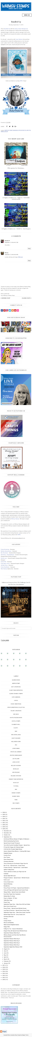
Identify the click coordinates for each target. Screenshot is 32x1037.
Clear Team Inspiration (16, 690)
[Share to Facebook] (7, 126)
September (6, 837)
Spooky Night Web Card (10, 875)
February (6, 961)
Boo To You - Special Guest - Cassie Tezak (14, 865)
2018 (3, 828)
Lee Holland (16, 758)
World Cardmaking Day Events (11, 841)
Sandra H (7, 240)
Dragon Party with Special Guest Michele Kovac (15, 930)
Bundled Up (7, 28)
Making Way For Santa (9, 896)
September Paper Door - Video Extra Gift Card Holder (17, 904)
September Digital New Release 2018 (13, 947)
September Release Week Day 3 (12, 940)
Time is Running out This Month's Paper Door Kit (16, 863)
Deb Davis (16, 714)
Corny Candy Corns (8, 881)
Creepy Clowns (7, 920)
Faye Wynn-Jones (5, 563)
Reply (29, 248)
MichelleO (16, 768)
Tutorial (16, 786)
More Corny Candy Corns (10, 906)
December (6, 830)
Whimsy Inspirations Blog (12, 1035)
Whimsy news (16, 796)
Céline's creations (16, 710)
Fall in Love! (7, 879)
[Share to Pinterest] (12, 126)
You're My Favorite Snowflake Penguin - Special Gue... (17, 845)
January (6, 963)
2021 (3, 822)
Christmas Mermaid (8, 861)
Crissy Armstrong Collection (16, 707)
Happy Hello (7, 926)
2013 (3, 973)
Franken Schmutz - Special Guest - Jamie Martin (16, 867)
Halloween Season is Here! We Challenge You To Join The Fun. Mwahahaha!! (16, 583)
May (5, 955)
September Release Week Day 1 (12, 944)
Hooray (5, 918)
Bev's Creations (16, 686)
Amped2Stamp (8, 130)
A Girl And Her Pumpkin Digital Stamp (13, 849)
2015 (3, 969)
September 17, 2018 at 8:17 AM (11, 242)
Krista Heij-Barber (5, 567)
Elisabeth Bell (16, 724)
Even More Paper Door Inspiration (12, 894)
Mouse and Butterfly (9, 922)
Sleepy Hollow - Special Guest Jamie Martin (14, 892)
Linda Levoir (15, 762)
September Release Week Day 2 (12, 942)
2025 (3, 814)
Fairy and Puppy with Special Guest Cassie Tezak (16, 890)
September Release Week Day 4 (12, 938)
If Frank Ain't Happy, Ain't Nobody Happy (14, 847)
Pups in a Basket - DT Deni (10, 898)
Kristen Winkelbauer (16, 755)
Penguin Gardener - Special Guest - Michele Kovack (16, 877)
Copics (16, 700)
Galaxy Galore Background (21, 28)
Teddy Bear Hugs (8, 900)
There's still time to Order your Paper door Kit (15, 871)
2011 (3, 977)
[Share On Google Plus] (15, 126)
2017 (3, 965)
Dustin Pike (3, 561)
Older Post (26, 298)
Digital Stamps (16, 721)
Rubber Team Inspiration (16, 779)
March (5, 959)
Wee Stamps (4, 568)
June (5, 953)
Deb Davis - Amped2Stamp (7, 554)
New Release (16, 772)
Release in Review (16, 775)
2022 (3, 820)
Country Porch (7, 855)
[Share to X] (9, 126)
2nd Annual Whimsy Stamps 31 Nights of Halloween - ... (17, 839)
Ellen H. (16, 727)
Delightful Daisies (8, 853)
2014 (3, 971)
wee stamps (16, 803)
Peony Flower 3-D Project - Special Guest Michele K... (17, 888)
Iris (16, 745)
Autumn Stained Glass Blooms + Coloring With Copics (17, 851)
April (5, 957)
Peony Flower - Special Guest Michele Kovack (15, 908)
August (5, 949)
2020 (3, 824)
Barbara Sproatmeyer (19, 130)
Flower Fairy (7, 902)
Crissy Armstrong (5, 549)
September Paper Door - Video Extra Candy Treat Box (17, 912)
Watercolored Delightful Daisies (11, 924)
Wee (16, 789)
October (6, 834)
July (5, 951)
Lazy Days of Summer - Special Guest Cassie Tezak (16, 910)
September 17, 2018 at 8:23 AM (11, 254)
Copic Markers (19, 39)
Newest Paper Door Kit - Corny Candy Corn (14, 914)
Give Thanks (7, 857)
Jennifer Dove (4, 565)
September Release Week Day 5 (12, 932)
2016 (3, 967)
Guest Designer (16, 738)
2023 (3, 818)
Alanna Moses (16, 680)
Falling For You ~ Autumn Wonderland (13, 928)
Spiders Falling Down (9, 869)
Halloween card (16, 741)
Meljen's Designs (16, 765)
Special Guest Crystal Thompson (12, 843)
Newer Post (6, 298)
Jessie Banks (16, 748)
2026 (3, 812)
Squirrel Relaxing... (8, 884)
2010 (3, 979)
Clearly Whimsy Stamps (16, 693)
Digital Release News (16, 717)
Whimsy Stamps (15, 518)
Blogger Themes (25, 1035)
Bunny (6, 252)
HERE (21, 80)
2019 (3, 826)
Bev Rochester (4, 552)
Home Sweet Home (8, 859)
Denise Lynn (4, 558)
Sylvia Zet (16, 782)
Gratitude (6, 873)
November (6, 832)
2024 (3, 816)
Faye (16, 731)
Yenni (16, 799)
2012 (3, 975)
